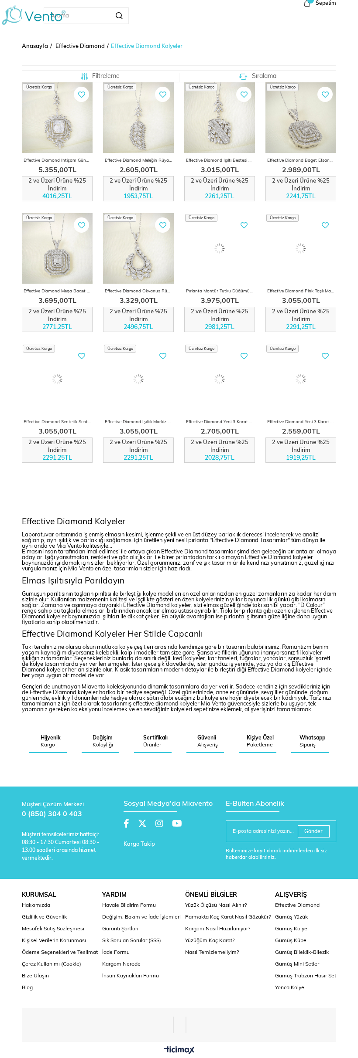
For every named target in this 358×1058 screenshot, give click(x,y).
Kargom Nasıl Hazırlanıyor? (217, 929)
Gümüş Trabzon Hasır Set (305, 976)
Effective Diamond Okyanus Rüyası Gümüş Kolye (139, 291)
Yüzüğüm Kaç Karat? (209, 940)
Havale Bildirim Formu (129, 905)
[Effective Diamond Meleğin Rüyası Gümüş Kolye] (138, 117)
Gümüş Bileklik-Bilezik (302, 952)
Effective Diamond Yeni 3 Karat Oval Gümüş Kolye (301, 422)
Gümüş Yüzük (291, 917)
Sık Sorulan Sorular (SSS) (131, 940)
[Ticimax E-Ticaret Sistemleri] (179, 1051)
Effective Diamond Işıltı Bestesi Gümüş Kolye (220, 160)
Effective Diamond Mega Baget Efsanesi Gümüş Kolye (58, 291)
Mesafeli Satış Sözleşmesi (53, 929)
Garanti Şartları (120, 929)
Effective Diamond (297, 905)
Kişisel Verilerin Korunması (54, 940)
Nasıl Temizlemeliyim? (212, 952)
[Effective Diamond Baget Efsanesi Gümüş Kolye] (300, 117)
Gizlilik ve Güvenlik (44, 917)
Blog (27, 987)
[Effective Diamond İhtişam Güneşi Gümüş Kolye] (57, 117)
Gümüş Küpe (290, 940)
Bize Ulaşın (35, 976)
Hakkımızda (36, 905)
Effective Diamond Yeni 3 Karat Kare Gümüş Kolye (220, 422)
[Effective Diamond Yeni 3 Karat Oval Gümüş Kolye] (300, 379)
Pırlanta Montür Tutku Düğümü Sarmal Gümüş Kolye (220, 291)
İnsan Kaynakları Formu (130, 976)
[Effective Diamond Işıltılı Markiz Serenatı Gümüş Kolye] (138, 379)
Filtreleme (106, 76)
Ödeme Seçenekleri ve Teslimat (60, 952)
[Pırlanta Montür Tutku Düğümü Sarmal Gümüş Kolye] (219, 248)
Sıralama (264, 76)
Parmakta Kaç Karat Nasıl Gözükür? (228, 917)
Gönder (313, 831)
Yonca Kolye (289, 987)
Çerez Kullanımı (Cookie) (51, 964)
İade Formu (116, 952)
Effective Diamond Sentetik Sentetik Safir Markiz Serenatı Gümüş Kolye (58, 422)
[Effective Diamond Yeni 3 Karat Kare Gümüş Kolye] (219, 379)
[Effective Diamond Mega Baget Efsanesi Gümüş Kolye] (57, 248)
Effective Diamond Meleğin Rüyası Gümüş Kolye (139, 160)
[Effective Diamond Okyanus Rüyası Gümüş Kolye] (138, 248)
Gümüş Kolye (291, 929)
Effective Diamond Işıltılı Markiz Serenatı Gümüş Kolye (139, 422)
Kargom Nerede (121, 964)
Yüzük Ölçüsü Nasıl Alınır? (216, 905)
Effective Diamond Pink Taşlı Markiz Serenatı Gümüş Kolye (301, 291)
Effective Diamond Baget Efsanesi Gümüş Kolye (301, 160)
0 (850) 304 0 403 (52, 814)
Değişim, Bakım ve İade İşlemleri (141, 917)
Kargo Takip (139, 844)
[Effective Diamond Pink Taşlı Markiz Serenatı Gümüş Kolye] (300, 248)
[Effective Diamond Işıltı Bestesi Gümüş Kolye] (219, 117)
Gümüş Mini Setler (297, 964)
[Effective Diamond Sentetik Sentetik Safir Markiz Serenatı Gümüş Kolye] (57, 379)
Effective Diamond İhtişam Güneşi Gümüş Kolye (58, 160)
